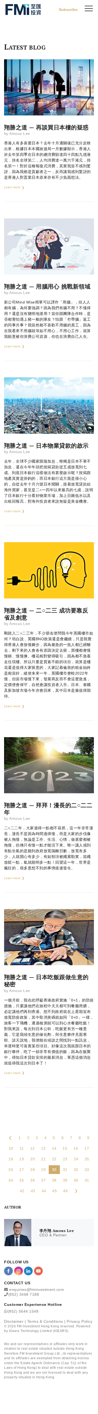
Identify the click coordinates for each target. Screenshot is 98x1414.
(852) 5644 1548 (23, 1311)
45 (54, 1191)
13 (43, 1148)
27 (21, 1169)
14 (54, 1148)
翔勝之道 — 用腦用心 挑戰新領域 (47, 286)
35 (21, 1180)
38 (54, 1180)
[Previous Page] (10, 1137)
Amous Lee (19, 133)
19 (21, 1159)
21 (43, 1159)
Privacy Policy (79, 1321)
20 (32, 1159)
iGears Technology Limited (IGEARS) (38, 1331)
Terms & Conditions (45, 1321)
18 (10, 1159)
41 (87, 1180)
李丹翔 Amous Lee (56, 1230)
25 (87, 1159)
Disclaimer (13, 1321)
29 (43, 1169)
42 (22, 1191)
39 (65, 1180)
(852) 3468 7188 (23, 1294)
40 (76, 1180)
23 (65, 1159)
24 (76, 1159)
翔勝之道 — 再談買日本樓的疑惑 (46, 127)
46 (65, 1191)
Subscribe (68, 9)
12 (32, 1148)
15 (65, 1148)
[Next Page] (76, 1191)
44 (44, 1191)
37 (43, 1180)
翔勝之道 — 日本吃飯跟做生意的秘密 (46, 980)
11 (22, 1148)
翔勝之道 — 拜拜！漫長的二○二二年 (48, 808)
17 (86, 1148)
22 (54, 1159)
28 (32, 1169)
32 (76, 1169)
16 (76, 1148)
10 (11, 1148)
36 (32, 1180)
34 (10, 1180)
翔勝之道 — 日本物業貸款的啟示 (46, 445)
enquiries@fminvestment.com (36, 1289)
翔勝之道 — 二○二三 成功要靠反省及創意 (46, 613)
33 (87, 1169)
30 (54, 1169)
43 (33, 1191)
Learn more (13, 187)
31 (65, 1169)
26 (10, 1169)
